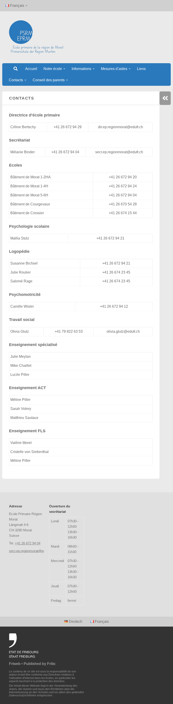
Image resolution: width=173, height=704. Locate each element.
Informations (81, 69)
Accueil (31, 69)
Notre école (52, 69)
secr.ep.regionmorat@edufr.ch (31, 551)
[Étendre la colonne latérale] (165, 98)
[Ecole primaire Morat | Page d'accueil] (36, 37)
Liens (141, 69)
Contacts (16, 80)
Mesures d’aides (114, 69)
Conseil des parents (49, 80)
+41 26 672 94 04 (27, 543)
